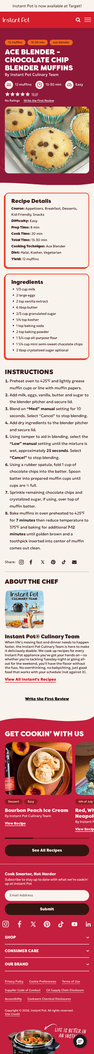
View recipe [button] (15, 823)
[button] (78, 19)
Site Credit (12, 1014)
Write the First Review (39, 100)
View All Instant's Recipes (30, 680)
